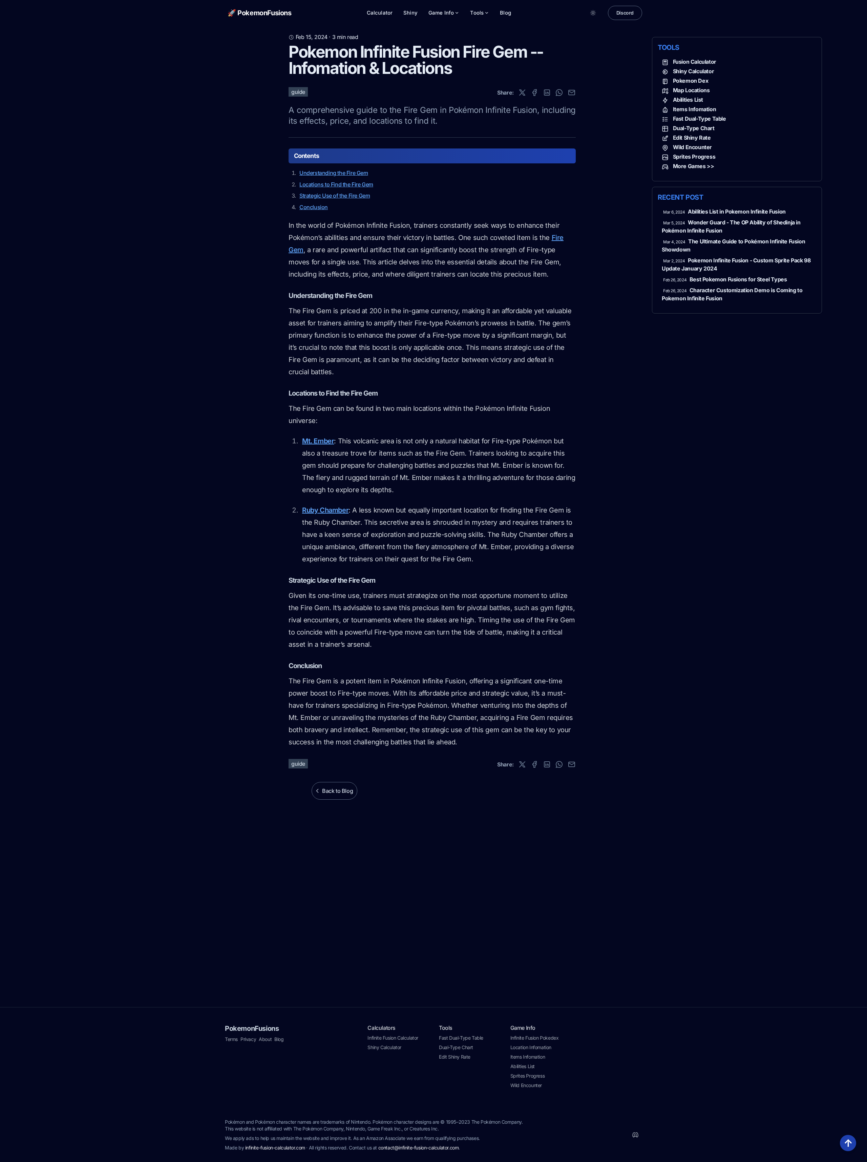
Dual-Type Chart (694, 128)
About (265, 1039)
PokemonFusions (252, 1028)
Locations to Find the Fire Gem (336, 184)
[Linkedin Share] (547, 92)
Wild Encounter (692, 147)
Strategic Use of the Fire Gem (334, 195)
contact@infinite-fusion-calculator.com (418, 1147)
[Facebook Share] (534, 92)
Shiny (410, 12)
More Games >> (693, 166)
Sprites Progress (694, 156)
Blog (505, 12)
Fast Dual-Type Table (699, 118)
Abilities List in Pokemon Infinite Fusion (737, 211)
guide (298, 91)
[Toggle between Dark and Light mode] (593, 13)
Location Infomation (530, 1047)
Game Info (441, 12)
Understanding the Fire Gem (333, 172)
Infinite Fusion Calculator (392, 1038)
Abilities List (688, 99)
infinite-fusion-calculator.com (275, 1147)
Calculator (380, 12)
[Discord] (635, 1135)
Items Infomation (694, 109)
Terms (231, 1039)
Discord (625, 13)
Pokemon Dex (691, 80)
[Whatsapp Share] (559, 92)
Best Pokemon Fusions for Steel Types (738, 279)
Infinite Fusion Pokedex (534, 1038)
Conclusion (313, 207)
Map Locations (691, 90)
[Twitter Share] (522, 92)
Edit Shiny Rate (692, 137)
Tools (477, 12)
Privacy (248, 1039)
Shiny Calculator (693, 71)
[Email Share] (572, 92)
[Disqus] (433, 917)
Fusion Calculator (694, 61)
